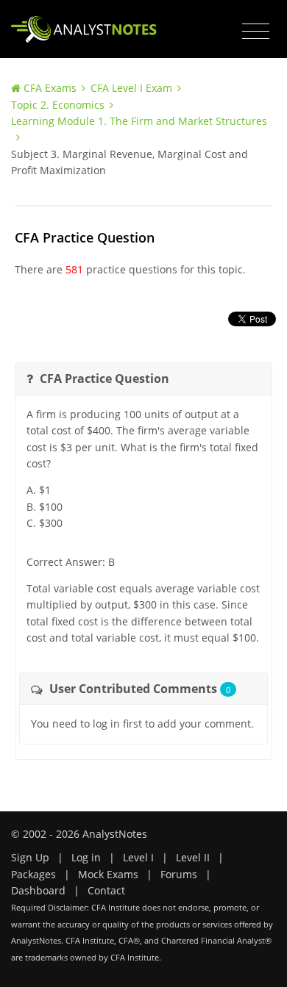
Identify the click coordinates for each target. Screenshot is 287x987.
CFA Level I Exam (131, 88)
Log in (86, 857)
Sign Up (30, 857)
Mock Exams (108, 874)
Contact (106, 890)
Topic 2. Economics (57, 105)
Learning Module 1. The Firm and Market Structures (139, 121)
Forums (178, 874)
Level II (193, 857)
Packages (33, 874)
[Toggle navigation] (256, 31)
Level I (138, 857)
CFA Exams (50, 88)
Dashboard (38, 890)
